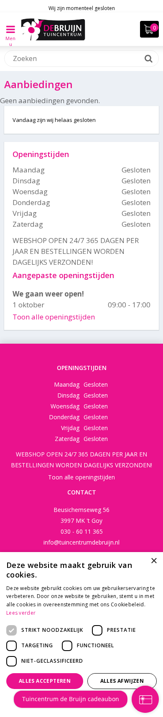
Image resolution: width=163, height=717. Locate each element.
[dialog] (81, 634)
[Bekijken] (149, 29)
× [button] (153, 561)
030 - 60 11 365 (82, 531)
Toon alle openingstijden (54, 317)
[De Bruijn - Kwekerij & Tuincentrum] (53, 29)
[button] (81, 702)
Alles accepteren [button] (45, 680)
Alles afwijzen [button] (122, 680)
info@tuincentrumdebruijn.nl (81, 542)
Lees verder (21, 612)
